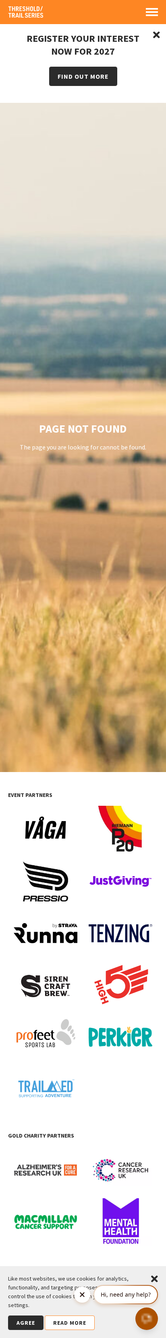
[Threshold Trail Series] (26, 15)
